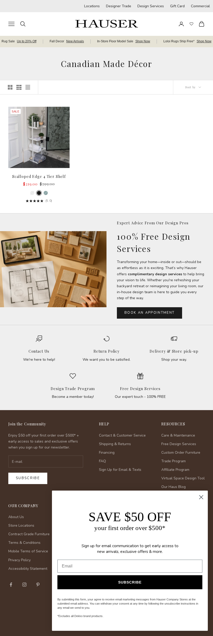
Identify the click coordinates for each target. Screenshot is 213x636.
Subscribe (28, 478)
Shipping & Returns (115, 443)
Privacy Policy (19, 560)
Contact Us (39, 351)
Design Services (150, 6)
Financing (107, 452)
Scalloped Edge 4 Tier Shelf (39, 176)
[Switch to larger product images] (10, 87)
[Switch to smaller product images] (19, 87)
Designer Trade (118, 6)
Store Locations (21, 525)
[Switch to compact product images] (27, 87)
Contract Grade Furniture (29, 534)
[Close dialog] (201, 497)
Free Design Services (140, 388)
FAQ (102, 461)
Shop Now (142, 41)
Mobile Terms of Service (28, 551)
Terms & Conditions (24, 542)
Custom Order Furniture (180, 452)
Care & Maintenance (178, 435)
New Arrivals (75, 41)
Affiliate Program (175, 469)
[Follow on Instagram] (24, 584)
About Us (16, 516)
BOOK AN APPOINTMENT (149, 312)
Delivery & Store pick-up (174, 351)
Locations (92, 6)
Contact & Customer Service (122, 435)
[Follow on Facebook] (11, 584)
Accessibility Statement (27, 568)
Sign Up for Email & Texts (120, 469)
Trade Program (173, 461)
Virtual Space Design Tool (183, 478)
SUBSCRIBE (130, 582)
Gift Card (177, 6)
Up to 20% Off (26, 41)
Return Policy (106, 351)
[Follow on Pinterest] (38, 584)
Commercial (200, 6)
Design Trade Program (73, 388)
